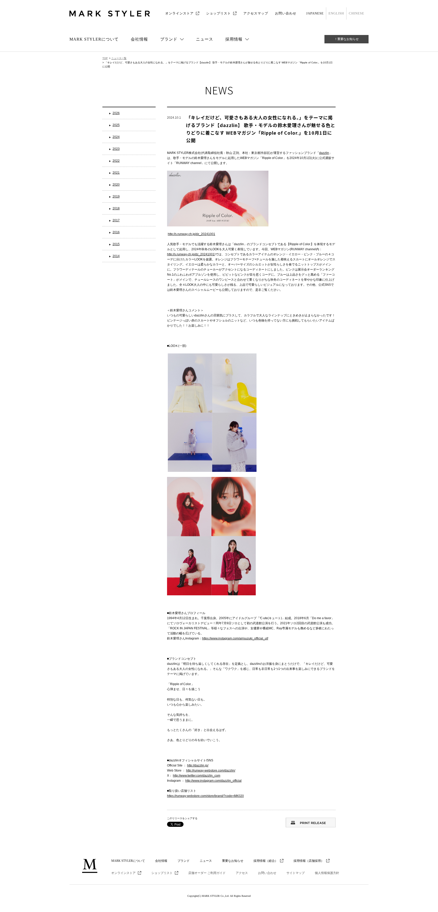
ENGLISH (336, 13)
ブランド (183, 861)
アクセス (242, 873)
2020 (116, 184)
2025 (116, 125)
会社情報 (139, 39)
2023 (116, 149)
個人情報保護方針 (327, 873)
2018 (116, 208)
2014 (116, 256)
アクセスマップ (255, 13)
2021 (116, 172)
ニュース (204, 39)
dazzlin (324, 153)
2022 (116, 161)
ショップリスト (218, 13)
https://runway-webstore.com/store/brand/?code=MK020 (205, 796)
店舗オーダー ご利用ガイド (207, 873)
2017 (116, 220)
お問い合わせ (285, 13)
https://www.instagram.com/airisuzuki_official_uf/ (235, 638)
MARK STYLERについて (94, 39)
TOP (105, 58)
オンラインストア (179, 13)
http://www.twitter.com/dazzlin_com (196, 775)
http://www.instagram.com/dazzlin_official (213, 780)
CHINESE (356, 13)
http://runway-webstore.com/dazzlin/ (210, 770)
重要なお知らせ (232, 861)
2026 (116, 113)
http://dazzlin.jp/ (197, 765)
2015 (116, 244)
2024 (116, 137)
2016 (116, 232)
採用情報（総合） (265, 861)
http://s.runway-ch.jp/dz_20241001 (191, 234)
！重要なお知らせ (346, 39)
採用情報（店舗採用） (309, 861)
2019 (116, 196)
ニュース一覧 (118, 58)
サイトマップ (295, 873)
